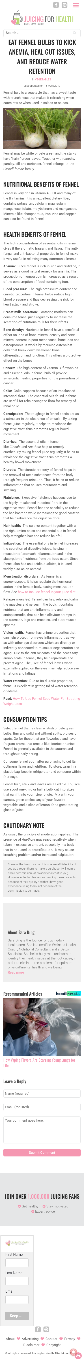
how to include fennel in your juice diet (46, 592)
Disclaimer (31, 1345)
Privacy (69, 1339)
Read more (16, 972)
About (10, 1339)
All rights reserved (19, 1353)
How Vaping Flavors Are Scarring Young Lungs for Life (39, 1062)
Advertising (30, 1339)
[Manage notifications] (73, 1352)
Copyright (53, 1345)
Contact (51, 1339)
